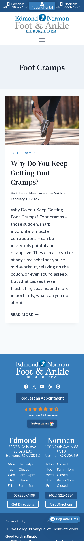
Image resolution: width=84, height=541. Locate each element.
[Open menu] (42, 40)
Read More (25, 314)
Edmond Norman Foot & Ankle (39, 193)
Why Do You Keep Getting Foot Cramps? (39, 172)
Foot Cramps (23, 153)
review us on (40, 423)
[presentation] (42, 120)
